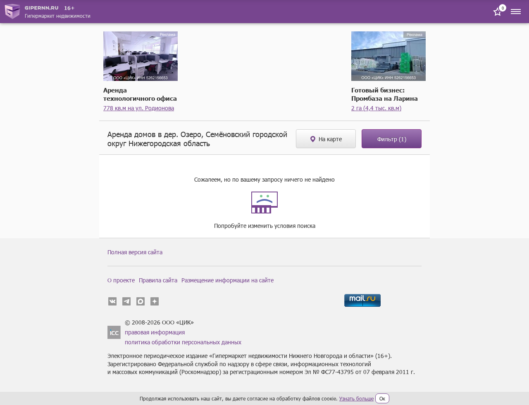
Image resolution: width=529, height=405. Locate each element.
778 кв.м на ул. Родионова (138, 108)
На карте (330, 139)
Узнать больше (356, 398)
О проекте (121, 280)
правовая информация (155, 332)
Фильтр (391, 139)
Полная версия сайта (134, 252)
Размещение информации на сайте (227, 280)
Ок (382, 398)
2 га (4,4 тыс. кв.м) (376, 108)
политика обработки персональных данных (183, 342)
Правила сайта (158, 280)
